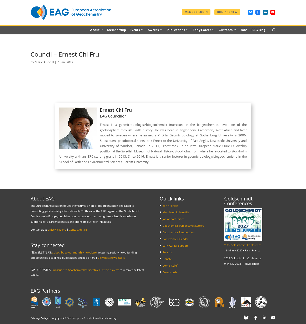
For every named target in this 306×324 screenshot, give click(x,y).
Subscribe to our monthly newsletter (75, 252)
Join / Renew (227, 12)
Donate (167, 259)
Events (135, 30)
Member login (196, 12)
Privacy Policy (39, 318)
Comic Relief (170, 265)
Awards (153, 30)
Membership (116, 30)
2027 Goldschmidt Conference (242, 245)
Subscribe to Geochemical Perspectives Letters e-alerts (85, 270)
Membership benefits (176, 212)
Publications (176, 30)
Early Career (202, 30)
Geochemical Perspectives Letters (183, 226)
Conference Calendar (175, 239)
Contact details (78, 229)
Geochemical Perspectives (179, 232)
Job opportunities (173, 219)
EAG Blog (258, 30)
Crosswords (170, 272)
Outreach (226, 30)
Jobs (243, 30)
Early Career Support (175, 245)
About (95, 30)
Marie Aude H (44, 62)
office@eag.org (57, 229)
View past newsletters (111, 258)
